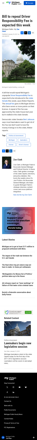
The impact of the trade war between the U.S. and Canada (17, 257)
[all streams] (34, 437)
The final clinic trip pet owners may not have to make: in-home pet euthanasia (16, 266)
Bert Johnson (28, 119)
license (11, 144)
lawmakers (23, 140)
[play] (3, 437)
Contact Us (7, 401)
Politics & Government (16, 135)
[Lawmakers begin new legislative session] (17, 328)
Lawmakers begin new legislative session (17, 345)
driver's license (24, 144)
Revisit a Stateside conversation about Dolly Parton (16, 293)
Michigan (12, 140)
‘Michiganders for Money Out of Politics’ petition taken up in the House (17, 275)
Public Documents (10, 410)
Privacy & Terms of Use (11, 423)
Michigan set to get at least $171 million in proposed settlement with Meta (18, 247)
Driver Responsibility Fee (21, 95)
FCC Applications (9, 427)
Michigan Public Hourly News (13, 414)
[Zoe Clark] (6, 163)
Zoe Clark (17, 159)
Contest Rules (8, 419)
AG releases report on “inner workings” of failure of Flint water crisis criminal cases (17, 284)
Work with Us (8, 405)
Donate (30, 3)
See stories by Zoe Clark (22, 195)
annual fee (10, 104)
